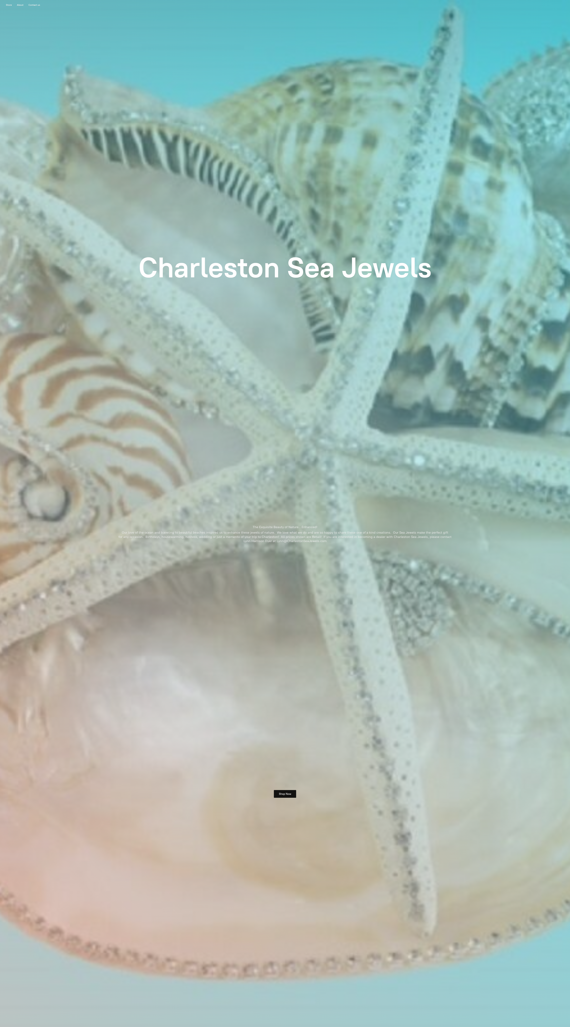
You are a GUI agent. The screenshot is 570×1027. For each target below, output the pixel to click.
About (20, 5)
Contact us (34, 5)
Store (9, 5)
